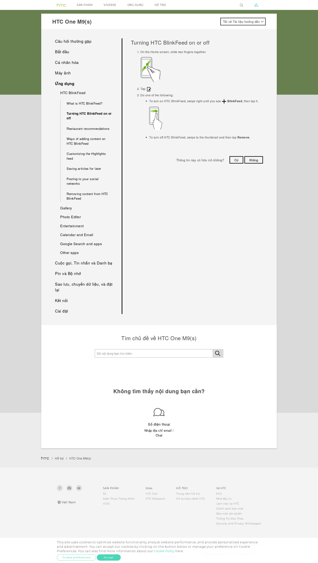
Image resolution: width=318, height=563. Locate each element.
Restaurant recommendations (88, 128)
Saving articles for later (84, 168)
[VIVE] (256, 5)
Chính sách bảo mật (229, 508)
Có (236, 160)
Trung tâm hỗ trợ (188, 493)
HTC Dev (152, 493)
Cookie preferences (76, 557)
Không (253, 160)
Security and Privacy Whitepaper (238, 523)
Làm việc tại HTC (227, 503)
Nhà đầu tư (224, 498)
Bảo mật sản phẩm (229, 513)
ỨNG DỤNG (135, 5)
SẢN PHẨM (85, 5)
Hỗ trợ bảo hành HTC (190, 498)
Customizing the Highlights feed (86, 156)
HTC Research (155, 498)
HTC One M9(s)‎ (80, 458)
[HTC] (61, 5)
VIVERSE (110, 5)
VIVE (106, 503)
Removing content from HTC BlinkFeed (87, 196)
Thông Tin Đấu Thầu (230, 518)
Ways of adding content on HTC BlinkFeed (86, 141)
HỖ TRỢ (160, 5)
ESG (219, 493)
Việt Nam (68, 502)
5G (105, 493)
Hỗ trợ (59, 458)
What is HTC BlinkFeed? (84, 103)
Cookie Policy (164, 551)
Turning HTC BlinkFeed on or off (89, 115)
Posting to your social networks (82, 181)
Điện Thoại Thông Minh (119, 498)
